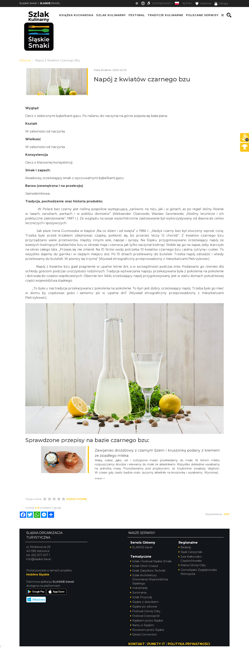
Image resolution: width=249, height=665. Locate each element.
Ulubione (205, 3)
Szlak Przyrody (142, 597)
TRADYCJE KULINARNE (165, 15)
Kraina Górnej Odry (193, 565)
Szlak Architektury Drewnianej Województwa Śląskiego (150, 579)
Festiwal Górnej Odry (146, 611)
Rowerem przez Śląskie (148, 630)
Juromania (139, 592)
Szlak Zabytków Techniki (148, 570)
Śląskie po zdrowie (144, 606)
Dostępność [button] (161, 3)
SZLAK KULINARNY (111, 15)
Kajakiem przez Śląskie (147, 620)
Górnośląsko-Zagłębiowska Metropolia (199, 572)
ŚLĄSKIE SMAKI (28, 3)
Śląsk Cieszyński (191, 552)
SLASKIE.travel (142, 547)
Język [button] (186, 3)
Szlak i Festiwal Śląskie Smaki (152, 561)
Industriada (139, 588)
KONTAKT (136, 644)
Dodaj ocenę (76, 498)
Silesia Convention (144, 634)
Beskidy (186, 547)
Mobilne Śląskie (37, 574)
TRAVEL (50, 3)
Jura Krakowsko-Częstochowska (191, 558)
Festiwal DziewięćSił (146, 616)
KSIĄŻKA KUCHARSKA (76, 15)
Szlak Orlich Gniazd (145, 566)
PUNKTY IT (156, 644)
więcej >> (100, 478)
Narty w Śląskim (143, 625)
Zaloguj (223, 3)
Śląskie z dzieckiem (145, 602)
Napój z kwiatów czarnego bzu (142, 79)
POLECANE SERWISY (202, 15)
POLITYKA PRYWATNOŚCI (189, 644)
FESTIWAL (137, 15)
